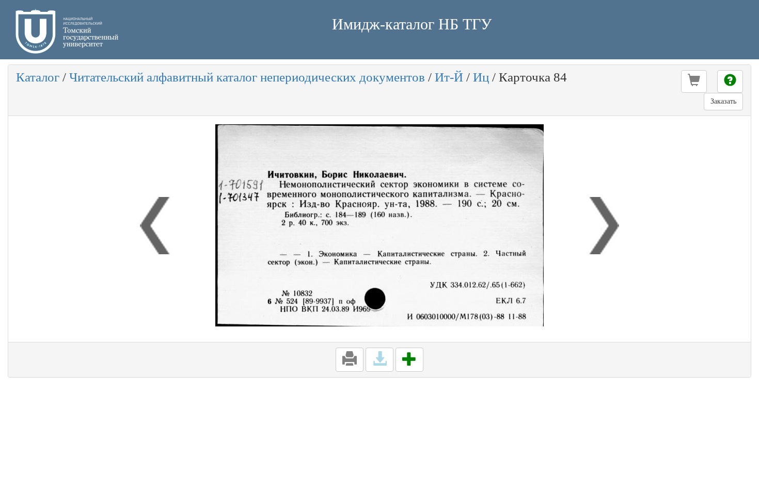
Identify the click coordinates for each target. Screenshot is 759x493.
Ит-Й (449, 77)
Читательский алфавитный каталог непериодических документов (247, 77)
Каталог (37, 77)
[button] (694, 81)
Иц (481, 77)
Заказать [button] (723, 101)
